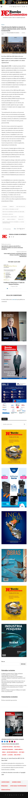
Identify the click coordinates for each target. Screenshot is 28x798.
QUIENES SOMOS (16, 782)
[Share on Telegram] (23, 229)
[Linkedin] (15, 6)
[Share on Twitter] (18, 229)
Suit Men (21, 752)
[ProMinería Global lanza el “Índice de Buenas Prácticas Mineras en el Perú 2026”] (14, 272)
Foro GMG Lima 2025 (20, 206)
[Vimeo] (20, 6)
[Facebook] (9, 6)
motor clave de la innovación (9, 216)
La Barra (10, 754)
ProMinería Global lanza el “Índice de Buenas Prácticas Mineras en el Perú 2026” (12, 674)
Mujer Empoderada (12, 752)
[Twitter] (11, 6)
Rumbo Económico (11, 219)
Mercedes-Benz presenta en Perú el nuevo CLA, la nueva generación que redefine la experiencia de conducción (13, 682)
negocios (21, 216)
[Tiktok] (22, 6)
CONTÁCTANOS (5, 782)
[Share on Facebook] (17, 229)
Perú (3, 219)
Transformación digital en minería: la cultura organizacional (13, 222)
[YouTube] (9, 741)
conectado (14, 299)
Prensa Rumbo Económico (13, 32)
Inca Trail (17, 746)
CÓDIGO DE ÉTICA (5, 789)
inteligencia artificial (7, 214)
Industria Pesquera (7, 749)
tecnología (20, 219)
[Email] (18, 6)
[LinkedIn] (7, 741)
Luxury (4, 754)
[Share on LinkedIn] (20, 229)
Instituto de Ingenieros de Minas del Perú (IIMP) (13, 211)
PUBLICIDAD (4, 786)
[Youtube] (17, 6)
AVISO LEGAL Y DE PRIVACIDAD (18, 786)
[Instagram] (13, 6)
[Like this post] (15, 229)
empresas (12, 206)
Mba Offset (17, 754)
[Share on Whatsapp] (22, 229)
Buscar (3, 661)
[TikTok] (12, 741)
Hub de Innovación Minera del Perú (10, 209)
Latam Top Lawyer (7, 746)
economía (4, 206)
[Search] (26, 6)
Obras (3, 752)
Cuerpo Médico (18, 749)
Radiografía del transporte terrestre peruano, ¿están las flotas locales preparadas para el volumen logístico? (13, 687)
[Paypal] (24, 6)
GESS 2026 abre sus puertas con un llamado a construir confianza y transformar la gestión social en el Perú (13, 678)
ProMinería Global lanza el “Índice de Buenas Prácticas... (14, 283)
